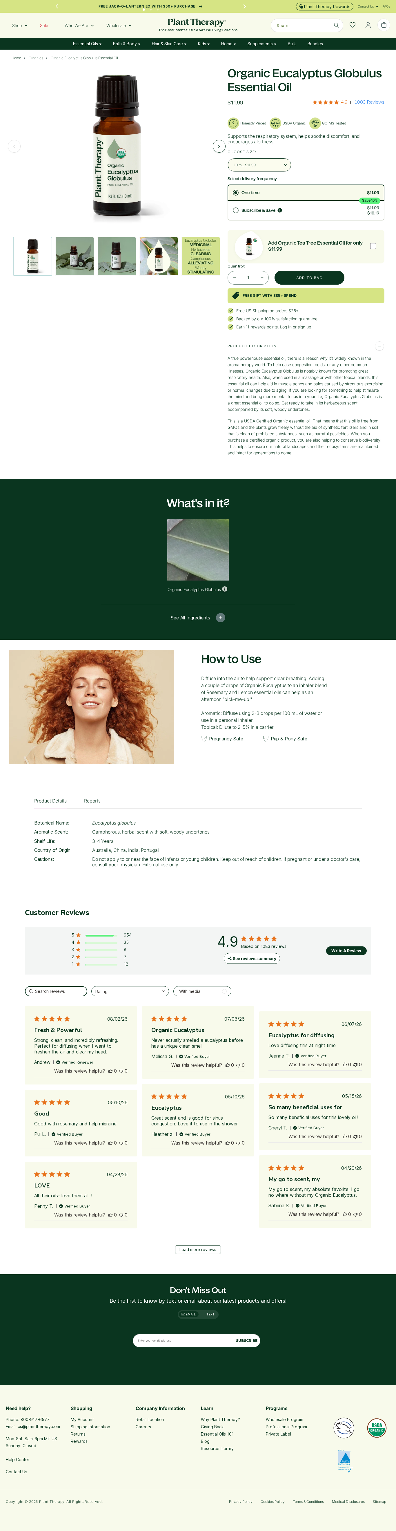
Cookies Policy (273, 1501)
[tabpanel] (198, 845)
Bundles (315, 43)
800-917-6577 (35, 1419)
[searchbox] (56, 991)
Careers (143, 1426)
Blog (205, 1441)
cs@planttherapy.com (39, 1426)
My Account (82, 1419)
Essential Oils (86, 43)
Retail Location (150, 1419)
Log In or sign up (295, 326)
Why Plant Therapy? (220, 1419)
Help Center (17, 1459)
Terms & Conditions (308, 1501)
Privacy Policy (241, 1501)
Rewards (79, 1441)
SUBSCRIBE (246, 1340)
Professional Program (286, 1426)
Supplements (261, 43)
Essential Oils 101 (217, 1433)
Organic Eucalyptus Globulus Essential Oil (84, 58)
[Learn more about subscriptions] (279, 210)
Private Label (278, 1433)
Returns (78, 1433)
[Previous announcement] (56, 6)
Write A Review (346, 950)
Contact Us (16, 1471)
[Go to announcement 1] (143, 8)
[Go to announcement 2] (150, 8)
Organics (36, 58)
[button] (365, 6)
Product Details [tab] (50, 801)
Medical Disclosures (348, 1501)
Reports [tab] (92, 801)
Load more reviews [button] (197, 1249)
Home (227, 43)
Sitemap (379, 1501)
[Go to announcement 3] (157, 8)
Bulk (292, 43)
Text (210, 1314)
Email (190, 1314)
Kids (202, 43)
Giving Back (212, 1426)
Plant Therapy (51, 1501)
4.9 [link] (344, 102)
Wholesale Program (284, 1419)
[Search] (336, 25)
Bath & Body (125, 43)
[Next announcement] (244, 6)
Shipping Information (90, 1426)
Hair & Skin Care (168, 43)
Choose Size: (242, 151)
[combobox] (307, 25)
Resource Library (217, 1448)
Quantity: (236, 266)
